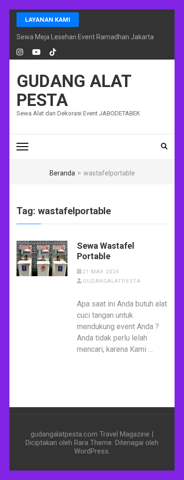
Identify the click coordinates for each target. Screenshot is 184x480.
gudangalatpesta (112, 281)
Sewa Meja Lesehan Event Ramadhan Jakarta (85, 37)
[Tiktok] (53, 52)
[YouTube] (36, 52)
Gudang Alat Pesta (74, 90)
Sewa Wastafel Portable (105, 251)
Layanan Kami (47, 19)
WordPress (91, 451)
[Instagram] (20, 52)
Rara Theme (93, 442)
